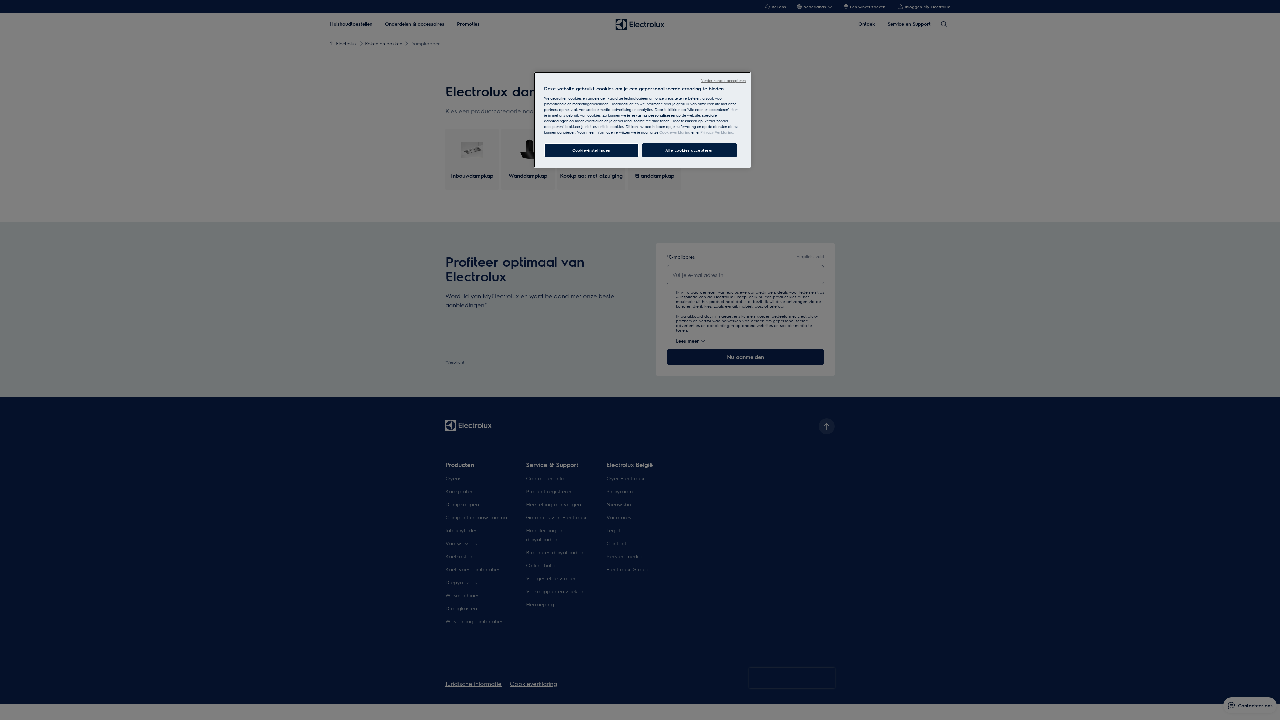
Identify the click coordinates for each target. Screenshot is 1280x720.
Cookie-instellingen (591, 150)
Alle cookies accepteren (689, 150)
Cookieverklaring (674, 132)
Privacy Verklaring (716, 132)
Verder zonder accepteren (723, 80)
